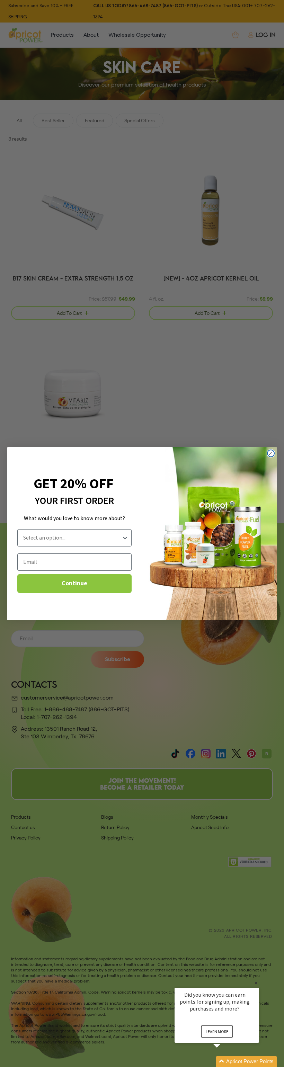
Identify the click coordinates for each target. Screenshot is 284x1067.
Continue (74, 583)
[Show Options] (125, 538)
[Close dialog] (270, 453)
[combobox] (72, 538)
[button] (225, 1061)
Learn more (217, 1031)
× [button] (256, 983)
